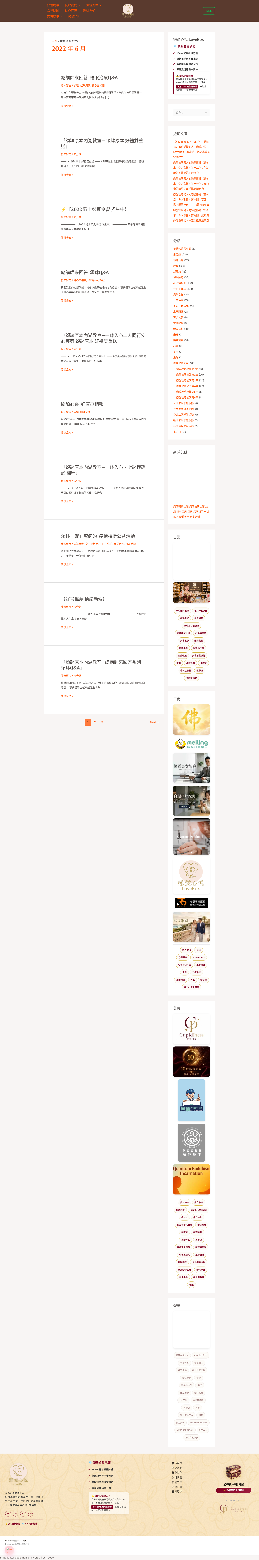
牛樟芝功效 (191, 678)
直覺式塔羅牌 (181, 306)
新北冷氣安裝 (198, 1370)
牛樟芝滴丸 (184, 1255)
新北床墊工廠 (186, 1415)
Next (155, 722)
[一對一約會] (191, 768)
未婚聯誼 (180, 980)
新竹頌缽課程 (182, 610)
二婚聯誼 (196, 972)
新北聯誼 (200, 1269)
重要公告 (178, 317)
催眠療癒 (85, 85)
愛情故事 (178, 323)
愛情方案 (177, 1482)
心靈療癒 (183, 957)
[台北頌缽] (191, 1143)
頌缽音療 (93, 280)
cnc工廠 (183, 1400)
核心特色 (177, 1472)
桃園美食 (183, 648)
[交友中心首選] (191, 1029)
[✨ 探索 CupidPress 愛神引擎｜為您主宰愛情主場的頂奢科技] (233, 1509)
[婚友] (191, 875)
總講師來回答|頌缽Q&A (85, 272)
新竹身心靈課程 (191, 625)
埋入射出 (186, 950)
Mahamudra (199, 957)
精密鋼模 (182, 1262)
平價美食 (183, 1277)
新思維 (177, 271)
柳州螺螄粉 (198, 1277)
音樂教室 (184, 1363)
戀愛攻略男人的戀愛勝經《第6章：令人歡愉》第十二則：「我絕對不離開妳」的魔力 (190, 167)
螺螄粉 (199, 670)
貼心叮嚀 (71, 11)
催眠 (191, 1284)
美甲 (197, 1407)
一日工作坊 (106, 543)
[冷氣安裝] (191, 1100)
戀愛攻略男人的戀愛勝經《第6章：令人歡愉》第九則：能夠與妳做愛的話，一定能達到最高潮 (191, 215)
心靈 (175, 345)
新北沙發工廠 (184, 1269)
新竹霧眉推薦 (191, 506)
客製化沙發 (198, 648)
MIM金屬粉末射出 (185, 1430)
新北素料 (180, 1422)
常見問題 (53, 11)
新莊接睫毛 (200, 1247)
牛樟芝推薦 (185, 670)
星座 (175, 351)
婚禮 (175, 334)
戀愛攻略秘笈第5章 (187, 391)
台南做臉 (182, 655)
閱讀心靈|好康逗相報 (82, 404)
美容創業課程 (198, 655)
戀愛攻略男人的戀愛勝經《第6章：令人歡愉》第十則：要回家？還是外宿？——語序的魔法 (191, 199)
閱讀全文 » (67, 106)
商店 (198, 950)
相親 (201, 1415)
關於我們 (177, 1468)
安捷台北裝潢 (184, 965)
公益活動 (130, 543)
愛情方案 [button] (92, 5)
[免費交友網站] (191, 1061)
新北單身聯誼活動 (183, 426)
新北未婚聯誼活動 (183, 420)
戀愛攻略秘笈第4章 (187, 386)
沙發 (198, 1378)
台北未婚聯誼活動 (183, 403)
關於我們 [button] (71, 5)
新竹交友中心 (191, 1437)
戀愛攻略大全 (181, 363)
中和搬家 (184, 618)
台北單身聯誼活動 (183, 409)
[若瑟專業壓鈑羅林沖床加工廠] (191, 902)
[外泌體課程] (191, 592)
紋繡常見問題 (183, 1247)
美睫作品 (185, 1240)
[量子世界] (191, 1179)
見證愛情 (177, 1491)
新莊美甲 (184, 516)
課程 (76, 85)
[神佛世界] (191, 719)
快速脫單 (53, 5)
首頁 (54, 41)
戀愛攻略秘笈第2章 (187, 374)
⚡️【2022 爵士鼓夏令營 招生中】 (95, 209)
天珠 (193, 980)
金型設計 (184, 1393)
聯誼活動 (180, 1210)
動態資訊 (74, 16)
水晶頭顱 (178, 311)
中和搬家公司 (183, 633)
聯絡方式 (89, 11)
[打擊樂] (191, 743)
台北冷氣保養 (200, 610)
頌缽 (178, 663)
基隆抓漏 (190, 663)
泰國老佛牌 (198, 1400)
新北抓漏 (198, 1393)
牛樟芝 (203, 663)
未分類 (77, 154)
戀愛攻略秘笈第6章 (187, 397)
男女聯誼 (198, 1202)
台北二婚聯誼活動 (183, 414)
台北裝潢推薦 (198, 1262)
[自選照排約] (191, 801)
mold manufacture (198, 1422)
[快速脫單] (191, 927)
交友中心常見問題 (198, 1210)
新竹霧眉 (182, 511)
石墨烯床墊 (200, 633)
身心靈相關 (98, 85)
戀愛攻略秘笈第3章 (187, 380)
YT (23, 1513)
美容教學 (184, 640)
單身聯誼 (200, 965)
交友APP (184, 1202)
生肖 (175, 357)
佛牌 (200, 1385)
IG (16, 1513)
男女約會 (197, 1217)
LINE (30, 1513)
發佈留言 (66, 85)
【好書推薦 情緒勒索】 (84, 599)
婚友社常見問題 (191, 987)
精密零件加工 (182, 1355)
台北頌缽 (195, 516)
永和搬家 (198, 640)
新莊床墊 (182, 1370)
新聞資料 (178, 328)
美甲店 (198, 1240)
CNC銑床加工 (200, 1355)
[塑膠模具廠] (191, 836)
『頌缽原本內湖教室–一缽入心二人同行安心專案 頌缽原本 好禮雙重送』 (103, 338)
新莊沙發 (186, 1378)
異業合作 (119, 543)
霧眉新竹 (198, 511)
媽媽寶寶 (178, 340)
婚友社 (203, 980)
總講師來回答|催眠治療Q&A (89, 77)
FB (8, 1513)
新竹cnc (203, 1430)
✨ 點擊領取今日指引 (233, 1490)
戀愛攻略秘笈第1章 (187, 368)
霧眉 (190, 511)
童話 (184, 972)
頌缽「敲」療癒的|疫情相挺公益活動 (98, 536)
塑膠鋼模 (199, 1255)
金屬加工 (198, 1363)
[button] (78, 5)
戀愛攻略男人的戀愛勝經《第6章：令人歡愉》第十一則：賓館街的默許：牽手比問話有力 (191, 183)
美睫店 (184, 1232)
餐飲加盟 (198, 618)
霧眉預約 (178, 506)
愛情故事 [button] (53, 16)
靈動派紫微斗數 (182, 248)
